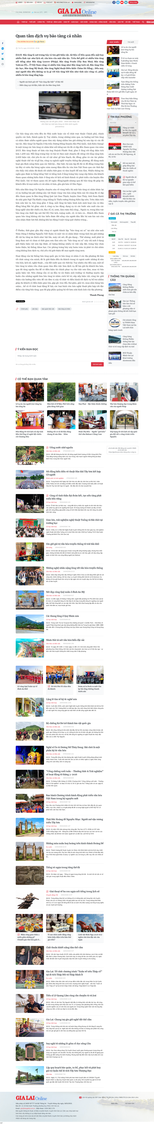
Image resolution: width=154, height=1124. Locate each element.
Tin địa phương (121, 116)
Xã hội (128, 22)
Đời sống (49, 547)
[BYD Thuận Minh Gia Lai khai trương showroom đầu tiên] (115, 356)
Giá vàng (112, 252)
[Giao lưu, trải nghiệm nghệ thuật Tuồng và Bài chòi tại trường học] (30, 527)
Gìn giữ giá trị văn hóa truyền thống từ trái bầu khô (72, 544)
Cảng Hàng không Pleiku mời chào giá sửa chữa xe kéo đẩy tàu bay (123, 289)
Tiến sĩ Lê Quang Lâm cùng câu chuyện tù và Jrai (71, 995)
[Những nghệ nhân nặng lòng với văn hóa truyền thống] (30, 575)
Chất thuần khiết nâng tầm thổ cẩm (64, 947)
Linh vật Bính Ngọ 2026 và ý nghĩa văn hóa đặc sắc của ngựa (90, 937)
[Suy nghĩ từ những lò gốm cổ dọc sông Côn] (30, 1051)
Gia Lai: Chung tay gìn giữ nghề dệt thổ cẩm (68, 1019)
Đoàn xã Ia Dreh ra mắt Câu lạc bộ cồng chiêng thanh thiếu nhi (89, 688)
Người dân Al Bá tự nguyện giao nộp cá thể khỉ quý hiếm (129, 181)
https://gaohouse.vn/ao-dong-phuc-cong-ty (122, 452)
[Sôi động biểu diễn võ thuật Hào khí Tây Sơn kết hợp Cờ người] (30, 479)
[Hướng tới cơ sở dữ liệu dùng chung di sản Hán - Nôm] (61, 419)
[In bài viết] (2, 64)
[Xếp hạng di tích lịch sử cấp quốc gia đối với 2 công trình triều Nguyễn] (124, 419)
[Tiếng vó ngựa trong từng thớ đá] (30, 875)
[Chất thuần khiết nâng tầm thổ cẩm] (30, 955)
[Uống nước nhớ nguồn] (30, 455)
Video (20, 2)
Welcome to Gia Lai (63, 2)
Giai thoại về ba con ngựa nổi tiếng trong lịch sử (74, 891)
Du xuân (49, 847)
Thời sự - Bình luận (54, 22)
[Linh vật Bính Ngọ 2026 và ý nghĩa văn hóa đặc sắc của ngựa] (90, 923)
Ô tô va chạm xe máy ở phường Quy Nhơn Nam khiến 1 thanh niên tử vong (129, 62)
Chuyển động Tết (52, 895)
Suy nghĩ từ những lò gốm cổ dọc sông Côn (68, 1043)
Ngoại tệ (111, 235)
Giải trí (120, 22)
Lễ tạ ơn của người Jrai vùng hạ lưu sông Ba (128, 49)
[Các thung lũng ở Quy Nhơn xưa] (30, 624)
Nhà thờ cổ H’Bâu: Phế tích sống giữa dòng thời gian (60, 405)
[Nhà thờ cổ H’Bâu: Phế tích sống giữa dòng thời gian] (61, 392)
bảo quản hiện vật (48, 309)
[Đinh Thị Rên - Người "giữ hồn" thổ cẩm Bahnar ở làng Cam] (93, 419)
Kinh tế (66, 22)
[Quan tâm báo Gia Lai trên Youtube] (122, 2)
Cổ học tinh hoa (51, 502)
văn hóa (35, 309)
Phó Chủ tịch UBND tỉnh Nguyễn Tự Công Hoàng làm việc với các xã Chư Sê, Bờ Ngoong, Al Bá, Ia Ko (123, 150)
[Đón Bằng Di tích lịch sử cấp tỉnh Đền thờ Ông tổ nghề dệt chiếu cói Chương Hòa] (30, 419)
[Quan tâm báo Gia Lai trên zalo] (118, 2)
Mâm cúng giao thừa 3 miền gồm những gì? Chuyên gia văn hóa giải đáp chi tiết (29, 937)
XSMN (134, 448)
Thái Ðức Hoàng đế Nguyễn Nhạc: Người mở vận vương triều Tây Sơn (74, 821)
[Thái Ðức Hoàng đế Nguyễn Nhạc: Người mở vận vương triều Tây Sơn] (30, 827)
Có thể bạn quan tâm (32, 379)
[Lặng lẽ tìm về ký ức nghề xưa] (30, 707)
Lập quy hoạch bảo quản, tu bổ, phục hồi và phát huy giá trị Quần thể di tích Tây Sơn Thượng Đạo (73, 1069)
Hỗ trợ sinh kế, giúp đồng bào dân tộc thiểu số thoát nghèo (129, 167)
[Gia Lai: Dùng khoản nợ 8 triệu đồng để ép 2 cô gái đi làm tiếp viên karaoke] (113, 73)
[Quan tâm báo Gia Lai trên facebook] (114, 2)
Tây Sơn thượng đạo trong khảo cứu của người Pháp (123, 405)
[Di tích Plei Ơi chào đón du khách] (59, 675)
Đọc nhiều (114, 42)
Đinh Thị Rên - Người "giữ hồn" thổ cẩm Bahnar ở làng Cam (92, 433)
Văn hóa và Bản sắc (53, 451)
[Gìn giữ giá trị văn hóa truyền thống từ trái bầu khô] (30, 551)
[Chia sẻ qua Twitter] (2, 53)
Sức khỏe (84, 22)
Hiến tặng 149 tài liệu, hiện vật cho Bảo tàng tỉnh (39, 85)
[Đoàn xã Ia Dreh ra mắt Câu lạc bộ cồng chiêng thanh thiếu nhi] (90, 675)
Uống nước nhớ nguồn (61, 447)
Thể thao (136, 22)
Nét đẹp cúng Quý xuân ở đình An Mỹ (65, 592)
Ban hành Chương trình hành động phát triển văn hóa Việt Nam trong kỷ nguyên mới (74, 797)
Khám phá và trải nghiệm (55, 478)
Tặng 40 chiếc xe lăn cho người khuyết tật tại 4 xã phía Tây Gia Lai (123, 133)
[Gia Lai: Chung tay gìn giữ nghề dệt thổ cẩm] (30, 1027)
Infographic (90, 2)
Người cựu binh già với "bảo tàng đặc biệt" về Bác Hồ (41, 82)
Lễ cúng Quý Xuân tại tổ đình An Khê (27, 687)
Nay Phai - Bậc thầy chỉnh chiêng (93, 404)
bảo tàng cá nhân (64, 309)
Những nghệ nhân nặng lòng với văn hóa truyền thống (74, 568)
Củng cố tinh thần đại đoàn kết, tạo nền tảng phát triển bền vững (73, 497)
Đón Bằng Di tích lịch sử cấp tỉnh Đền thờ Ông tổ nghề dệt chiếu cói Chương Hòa (29, 434)
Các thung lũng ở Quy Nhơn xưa (62, 616)
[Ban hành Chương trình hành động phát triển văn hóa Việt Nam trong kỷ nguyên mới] (30, 803)
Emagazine (78, 2)
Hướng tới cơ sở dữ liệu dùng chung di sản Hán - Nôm (59, 433)
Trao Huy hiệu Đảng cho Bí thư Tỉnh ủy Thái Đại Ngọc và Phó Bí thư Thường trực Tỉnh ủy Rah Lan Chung (122, 103)
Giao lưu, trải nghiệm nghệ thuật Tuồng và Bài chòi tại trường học (74, 521)
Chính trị (41, 22)
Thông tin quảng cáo (122, 278)
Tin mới (130, 42)
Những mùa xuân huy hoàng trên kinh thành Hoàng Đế (75, 843)
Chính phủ (24, 309)
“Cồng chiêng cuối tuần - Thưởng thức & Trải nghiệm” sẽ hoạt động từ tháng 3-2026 (74, 773)
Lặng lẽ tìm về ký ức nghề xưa (61, 699)
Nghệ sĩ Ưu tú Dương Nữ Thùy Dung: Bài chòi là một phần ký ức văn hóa (73, 749)
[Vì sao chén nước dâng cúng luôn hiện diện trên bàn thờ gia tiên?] (59, 923)
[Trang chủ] (18, 22)
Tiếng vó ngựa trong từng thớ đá (63, 867)
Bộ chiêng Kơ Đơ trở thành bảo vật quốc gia (68, 723)
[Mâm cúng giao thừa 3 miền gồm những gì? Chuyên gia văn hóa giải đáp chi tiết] (29, 923)
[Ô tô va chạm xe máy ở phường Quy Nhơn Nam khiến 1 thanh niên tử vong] (113, 61)
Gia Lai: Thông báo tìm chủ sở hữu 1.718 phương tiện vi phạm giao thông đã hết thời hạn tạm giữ (122, 307)
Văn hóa (112, 22)
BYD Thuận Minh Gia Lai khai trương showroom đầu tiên (122, 358)
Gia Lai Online (31, 1097)
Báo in (39, 2)
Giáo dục (74, 22)
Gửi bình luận (97, 364)
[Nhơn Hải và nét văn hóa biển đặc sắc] (30, 648)
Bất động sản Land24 (125, 448)
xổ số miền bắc (113, 448)
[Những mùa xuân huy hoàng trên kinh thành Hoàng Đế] (30, 851)
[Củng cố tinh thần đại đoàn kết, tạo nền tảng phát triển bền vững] (30, 503)
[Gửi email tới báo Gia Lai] (125, 2)
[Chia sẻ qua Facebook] (2, 43)
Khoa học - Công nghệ (98, 22)
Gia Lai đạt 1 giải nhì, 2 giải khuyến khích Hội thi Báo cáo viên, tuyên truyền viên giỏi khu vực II (122, 197)
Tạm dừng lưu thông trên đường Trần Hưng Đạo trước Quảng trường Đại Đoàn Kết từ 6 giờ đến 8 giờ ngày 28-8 (122, 88)
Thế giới (32, 22)
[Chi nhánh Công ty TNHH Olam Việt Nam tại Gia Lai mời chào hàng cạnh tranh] (115, 323)
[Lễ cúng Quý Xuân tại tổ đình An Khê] (29, 675)
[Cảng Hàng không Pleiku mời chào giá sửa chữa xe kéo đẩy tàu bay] (115, 287)
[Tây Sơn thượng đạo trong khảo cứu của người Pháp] (124, 392)
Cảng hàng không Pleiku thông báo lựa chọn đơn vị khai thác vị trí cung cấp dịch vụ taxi (123, 341)
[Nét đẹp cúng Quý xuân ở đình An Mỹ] (30, 599)
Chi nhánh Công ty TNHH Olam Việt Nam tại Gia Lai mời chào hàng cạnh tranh (122, 325)
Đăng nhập (133, 2)
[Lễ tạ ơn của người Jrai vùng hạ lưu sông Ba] (113, 50)
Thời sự (24, 22)
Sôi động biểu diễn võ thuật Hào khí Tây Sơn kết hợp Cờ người (73, 473)
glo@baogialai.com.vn (28, 1108)
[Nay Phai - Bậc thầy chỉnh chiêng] (93, 392)
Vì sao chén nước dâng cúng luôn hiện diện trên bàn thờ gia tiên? (59, 937)
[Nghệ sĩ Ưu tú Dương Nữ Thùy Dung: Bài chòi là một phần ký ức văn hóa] (30, 755)
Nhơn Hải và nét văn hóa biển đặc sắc (65, 640)
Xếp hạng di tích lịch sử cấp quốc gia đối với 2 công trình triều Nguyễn (123, 434)
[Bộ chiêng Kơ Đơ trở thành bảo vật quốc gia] (30, 731)
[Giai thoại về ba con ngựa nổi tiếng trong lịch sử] (30, 899)
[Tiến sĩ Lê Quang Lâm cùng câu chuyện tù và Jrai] (30, 1003)
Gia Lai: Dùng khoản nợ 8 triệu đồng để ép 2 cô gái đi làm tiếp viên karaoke (129, 74)
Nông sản (112, 218)
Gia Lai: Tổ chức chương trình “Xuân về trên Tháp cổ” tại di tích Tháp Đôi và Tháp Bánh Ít (74, 973)
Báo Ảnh (30, 2)
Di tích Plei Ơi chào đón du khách (59, 687)
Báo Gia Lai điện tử (77, 12)
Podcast (49, 2)
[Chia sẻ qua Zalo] (2, 48)
